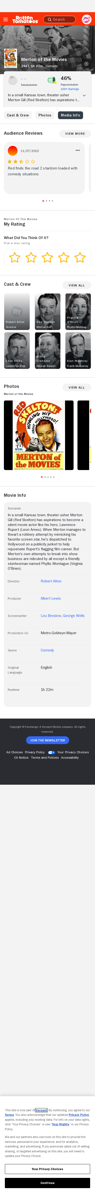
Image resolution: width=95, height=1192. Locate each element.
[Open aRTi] (86, 19)
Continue (47, 1182)
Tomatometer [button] (29, 84)
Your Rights (60, 1124)
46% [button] (66, 78)
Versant (41, 1110)
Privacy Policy (79, 1114)
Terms (9, 1114)
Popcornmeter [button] (69, 84)
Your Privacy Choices (73, 752)
